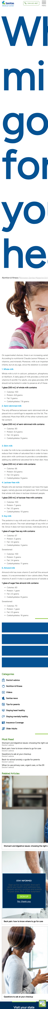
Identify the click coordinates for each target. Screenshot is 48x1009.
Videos (9, 692)
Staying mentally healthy (17, 716)
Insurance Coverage (15, 722)
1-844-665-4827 (32, 3)
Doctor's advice (13, 680)
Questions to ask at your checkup (16, 754)
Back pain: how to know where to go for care (21, 748)
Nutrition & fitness (14, 686)
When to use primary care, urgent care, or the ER (23, 765)
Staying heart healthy (15, 710)
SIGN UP (24, 896)
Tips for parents (13, 704)
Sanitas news (12, 698)
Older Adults (11, 728)
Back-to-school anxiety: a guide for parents (21, 759)
